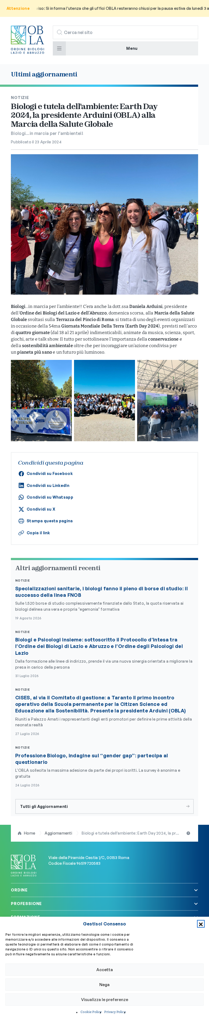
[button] (201, 924)
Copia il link (38, 532)
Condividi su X (41, 509)
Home (29, 833)
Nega (104, 984)
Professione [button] (26, 903)
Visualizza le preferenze (104, 999)
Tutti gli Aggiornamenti (44, 806)
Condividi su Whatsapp (50, 497)
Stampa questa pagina (50, 520)
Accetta (104, 969)
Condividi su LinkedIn (48, 485)
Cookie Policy (91, 1012)
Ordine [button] (19, 890)
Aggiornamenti (58, 833)
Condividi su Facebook (50, 473)
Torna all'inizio (189, 833)
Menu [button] (131, 48)
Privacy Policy (114, 1012)
